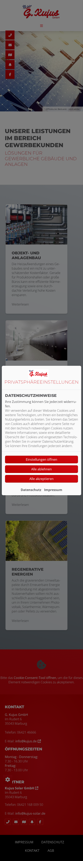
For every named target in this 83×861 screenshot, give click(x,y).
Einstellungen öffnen (41, 459)
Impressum (53, 490)
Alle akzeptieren (41, 479)
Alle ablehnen (41, 469)
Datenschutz (31, 490)
